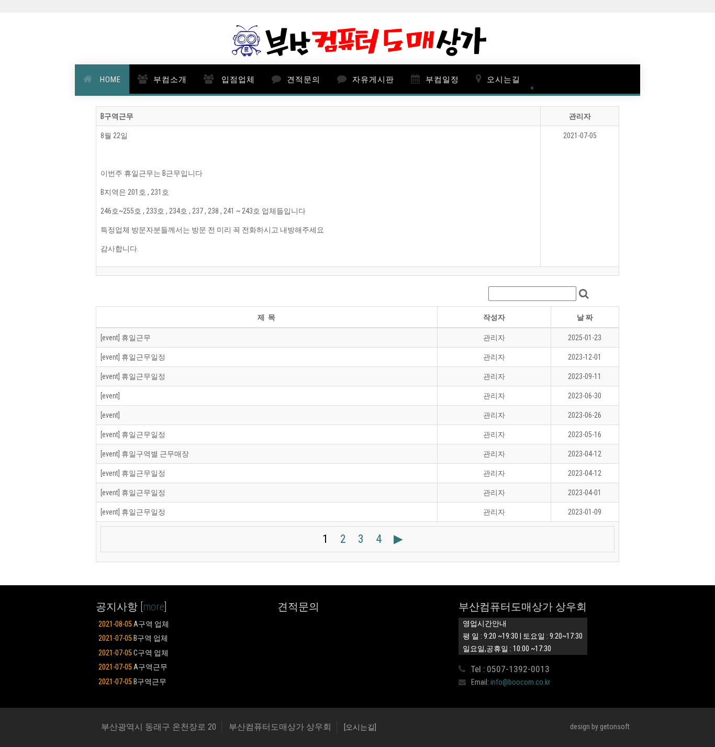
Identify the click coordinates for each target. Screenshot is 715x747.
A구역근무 (132, 667)
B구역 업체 (133, 638)
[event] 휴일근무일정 (132, 357)
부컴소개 (170, 79)
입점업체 (237, 79)
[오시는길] (360, 727)
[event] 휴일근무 (125, 337)
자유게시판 (373, 79)
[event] (110, 396)
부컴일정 (442, 79)
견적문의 (303, 79)
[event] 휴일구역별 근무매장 (144, 454)
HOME (109, 79)
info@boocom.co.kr (520, 682)
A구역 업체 (133, 624)
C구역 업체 (133, 653)
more (153, 606)
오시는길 (503, 79)
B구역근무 (132, 681)
